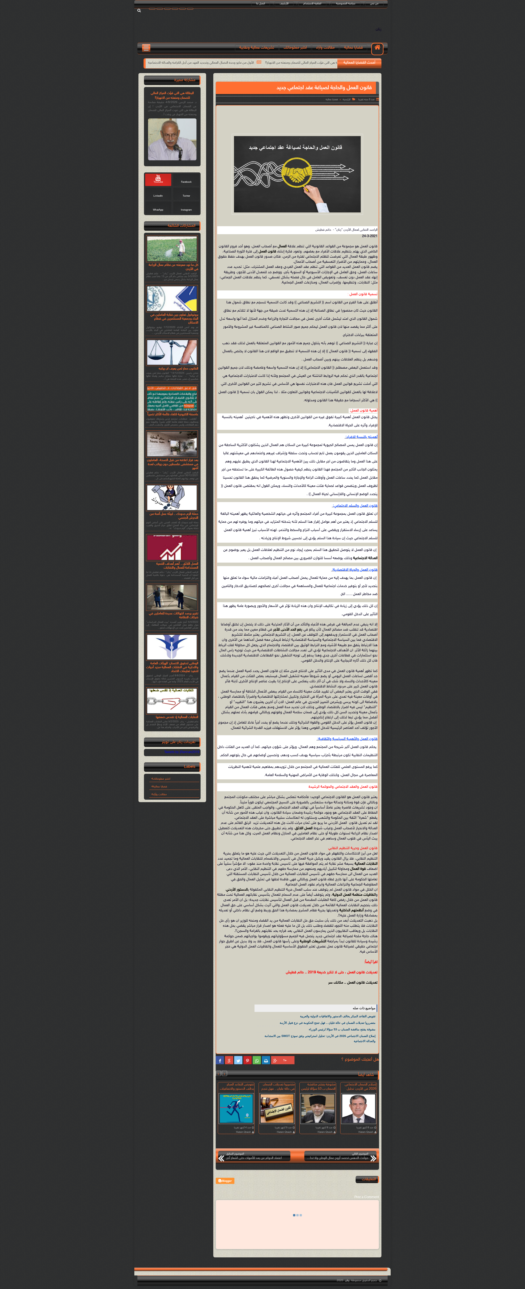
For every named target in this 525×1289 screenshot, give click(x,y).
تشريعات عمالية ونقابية (256, 47)
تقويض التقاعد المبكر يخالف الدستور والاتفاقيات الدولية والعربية (198, 63)
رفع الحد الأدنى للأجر (287, 629)
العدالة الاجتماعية (365, 558)
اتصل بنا (260, 3)
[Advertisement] (297, 119)
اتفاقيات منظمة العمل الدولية (354, 895)
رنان (378, 29)
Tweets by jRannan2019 (181, 752)
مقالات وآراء (325, 47)
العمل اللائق (304, 828)
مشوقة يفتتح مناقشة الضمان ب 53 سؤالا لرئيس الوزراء (342, 1029)
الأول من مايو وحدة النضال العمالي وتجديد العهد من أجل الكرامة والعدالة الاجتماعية (303, 63)
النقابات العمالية (366, 864)
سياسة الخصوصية (345, 3)
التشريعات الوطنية (313, 941)
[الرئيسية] (377, 49)
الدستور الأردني (237, 890)
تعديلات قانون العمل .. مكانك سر (353, 983)
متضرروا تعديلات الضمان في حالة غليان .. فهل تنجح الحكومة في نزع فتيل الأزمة (327, 1022)
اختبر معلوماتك (295, 47)
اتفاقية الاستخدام (312, 3)
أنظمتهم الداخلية (351, 910)
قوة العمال (358, 869)
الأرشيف (284, 3)
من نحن (374, 3)
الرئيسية (346, 99)
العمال (282, 246)
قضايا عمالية (353, 47)
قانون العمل (267, 251)
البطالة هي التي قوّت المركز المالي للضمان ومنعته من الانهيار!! (172, 95)
